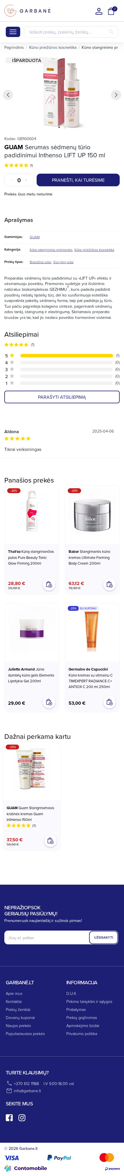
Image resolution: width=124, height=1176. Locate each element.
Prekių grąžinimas (81, 1017)
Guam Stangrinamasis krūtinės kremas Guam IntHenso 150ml (30, 813)
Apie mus (14, 993)
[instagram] (21, 1117)
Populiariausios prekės (25, 1033)
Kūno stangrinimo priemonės (51, 249)
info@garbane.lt (27, 1090)
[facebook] (9, 1117)
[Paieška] (111, 32)
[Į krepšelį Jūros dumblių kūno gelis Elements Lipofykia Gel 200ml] (49, 702)
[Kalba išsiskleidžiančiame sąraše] (99, 11)
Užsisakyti (103, 937)
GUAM (13, 147)
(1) (31, 165)
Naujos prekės (18, 1025)
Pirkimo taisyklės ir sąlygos (89, 1001)
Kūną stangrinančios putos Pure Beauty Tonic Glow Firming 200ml (31, 557)
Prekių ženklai (18, 1009)
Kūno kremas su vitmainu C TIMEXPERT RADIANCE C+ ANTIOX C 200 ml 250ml (91, 678)
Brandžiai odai (40, 261)
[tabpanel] (62, 93)
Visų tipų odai (63, 261)
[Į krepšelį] (50, 840)
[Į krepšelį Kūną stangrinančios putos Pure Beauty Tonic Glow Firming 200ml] (49, 584)
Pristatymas (76, 1009)
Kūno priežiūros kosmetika (94, 249)
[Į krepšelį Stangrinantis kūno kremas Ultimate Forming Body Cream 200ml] (109, 584)
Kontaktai (14, 1001)
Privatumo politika (81, 1033)
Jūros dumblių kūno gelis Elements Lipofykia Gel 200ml (31, 675)
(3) (34, 825)
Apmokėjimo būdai (82, 1025)
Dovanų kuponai (20, 1017)
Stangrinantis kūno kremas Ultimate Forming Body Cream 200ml (89, 557)
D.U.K (71, 993)
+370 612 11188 (26, 1083)
